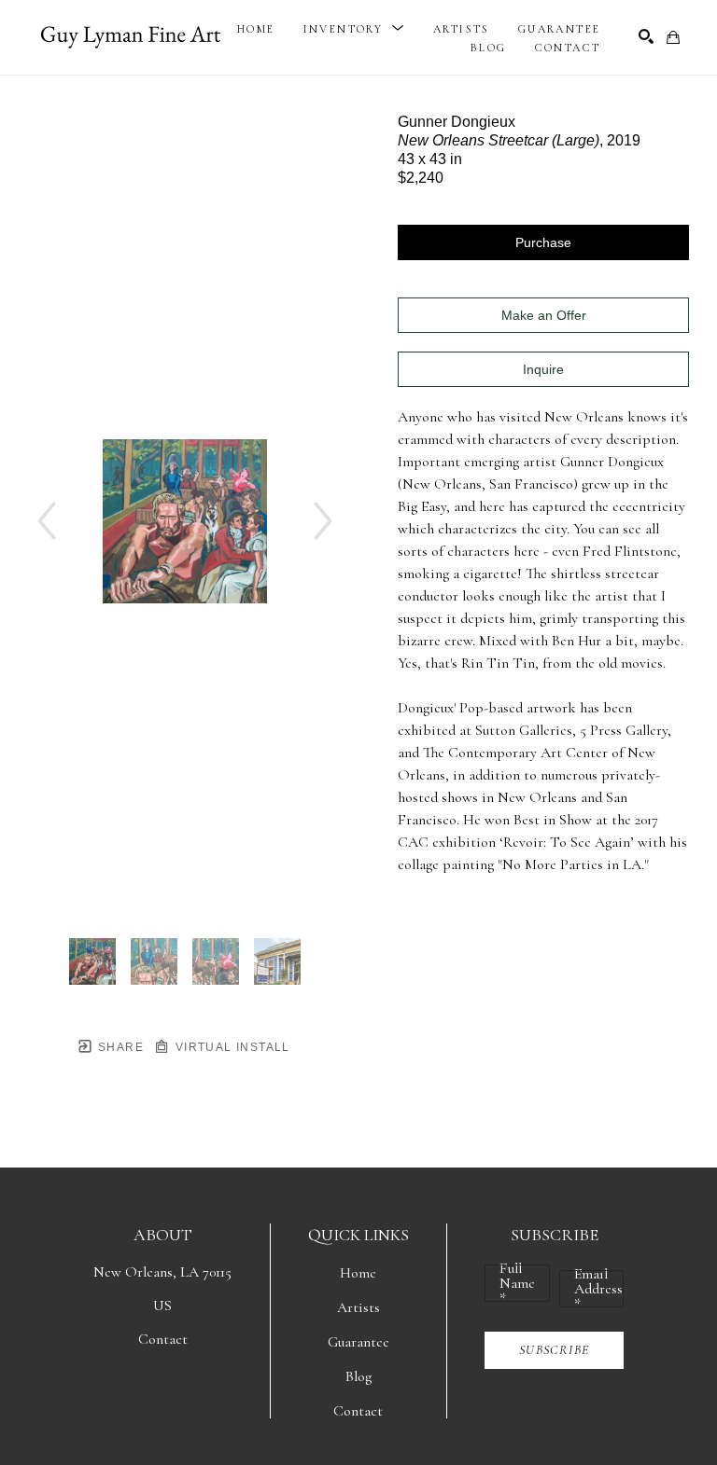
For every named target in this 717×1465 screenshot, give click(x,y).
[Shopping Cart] (673, 37)
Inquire (543, 369)
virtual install (230, 1047)
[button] (354, 28)
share (119, 1047)
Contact (163, 1339)
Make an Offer (543, 315)
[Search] (646, 36)
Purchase (543, 242)
